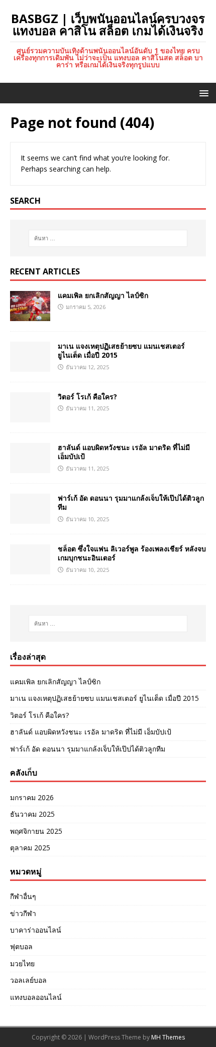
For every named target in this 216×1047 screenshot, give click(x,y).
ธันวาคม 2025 (32, 814)
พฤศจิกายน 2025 (36, 831)
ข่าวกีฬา (23, 913)
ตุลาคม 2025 (30, 847)
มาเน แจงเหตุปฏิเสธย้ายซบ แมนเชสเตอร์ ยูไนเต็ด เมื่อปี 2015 (121, 350)
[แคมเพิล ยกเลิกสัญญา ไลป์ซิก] (30, 315)
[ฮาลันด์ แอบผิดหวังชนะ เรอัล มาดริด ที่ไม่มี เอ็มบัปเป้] (30, 467)
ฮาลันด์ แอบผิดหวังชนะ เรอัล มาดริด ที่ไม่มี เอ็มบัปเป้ (124, 451)
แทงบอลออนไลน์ (36, 997)
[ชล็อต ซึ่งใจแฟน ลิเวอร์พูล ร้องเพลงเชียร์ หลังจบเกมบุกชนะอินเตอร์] (30, 568)
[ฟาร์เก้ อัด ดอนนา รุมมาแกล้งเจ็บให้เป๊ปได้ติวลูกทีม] (30, 518)
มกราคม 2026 (32, 797)
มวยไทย (22, 963)
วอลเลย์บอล (28, 980)
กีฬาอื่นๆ (23, 896)
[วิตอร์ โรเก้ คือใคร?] (30, 416)
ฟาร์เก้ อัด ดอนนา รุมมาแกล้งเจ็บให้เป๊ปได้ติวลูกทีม (131, 502)
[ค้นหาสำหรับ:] (108, 238)
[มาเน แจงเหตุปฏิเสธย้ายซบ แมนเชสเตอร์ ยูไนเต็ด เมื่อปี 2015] (30, 366)
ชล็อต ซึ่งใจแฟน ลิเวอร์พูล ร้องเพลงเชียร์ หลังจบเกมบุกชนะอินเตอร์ (132, 553)
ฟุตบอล (21, 946)
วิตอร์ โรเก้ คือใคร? (87, 396)
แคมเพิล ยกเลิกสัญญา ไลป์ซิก (103, 295)
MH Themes (168, 1037)
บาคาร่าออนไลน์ (35, 930)
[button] (202, 92)
